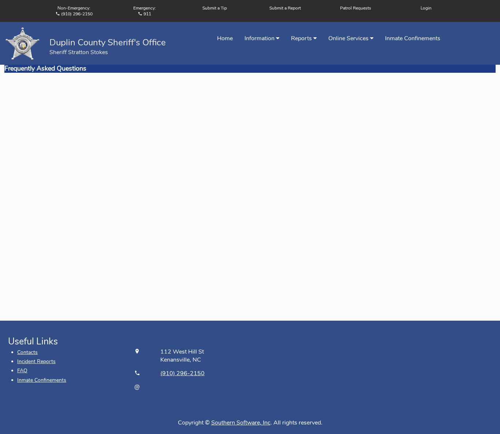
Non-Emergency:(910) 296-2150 (75, 11)
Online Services (349, 38)
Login (426, 8)
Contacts (27, 352)
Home (225, 38)
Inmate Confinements (412, 38)
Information (260, 38)
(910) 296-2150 (182, 373)
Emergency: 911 (144, 11)
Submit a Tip (214, 8)
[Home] (22, 43)
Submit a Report (285, 8)
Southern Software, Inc (240, 423)
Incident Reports (36, 361)
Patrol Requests (355, 8)
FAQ (22, 370)
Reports (302, 38)
